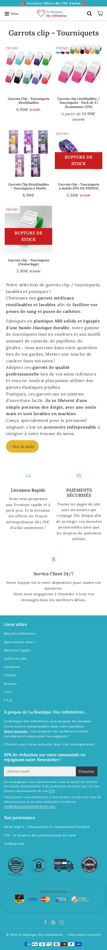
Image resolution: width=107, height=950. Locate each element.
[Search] (89, 13)
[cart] (101, 13)
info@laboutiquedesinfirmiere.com (29, 806)
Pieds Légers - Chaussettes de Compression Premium (47, 827)
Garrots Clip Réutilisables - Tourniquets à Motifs (28, 186)
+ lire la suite (22, 446)
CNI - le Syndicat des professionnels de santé (40, 835)
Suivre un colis (15, 658)
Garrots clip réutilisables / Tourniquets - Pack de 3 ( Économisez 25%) (78, 103)
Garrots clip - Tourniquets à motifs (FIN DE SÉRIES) (78, 186)
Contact (10, 675)
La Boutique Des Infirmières (40, 935)
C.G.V (8, 692)
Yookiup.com (14, 843)
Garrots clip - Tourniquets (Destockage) (28, 262)
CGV (52, 791)
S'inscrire (87, 771)
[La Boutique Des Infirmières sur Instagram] (61, 923)
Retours (10, 684)
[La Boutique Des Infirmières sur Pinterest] (54, 923)
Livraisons (12, 667)
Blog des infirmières (20, 633)
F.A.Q (8, 700)
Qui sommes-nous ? (20, 642)
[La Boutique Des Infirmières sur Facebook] (46, 923)
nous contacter (41, 744)
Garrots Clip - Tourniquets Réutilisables (28, 101)
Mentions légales (17, 650)
